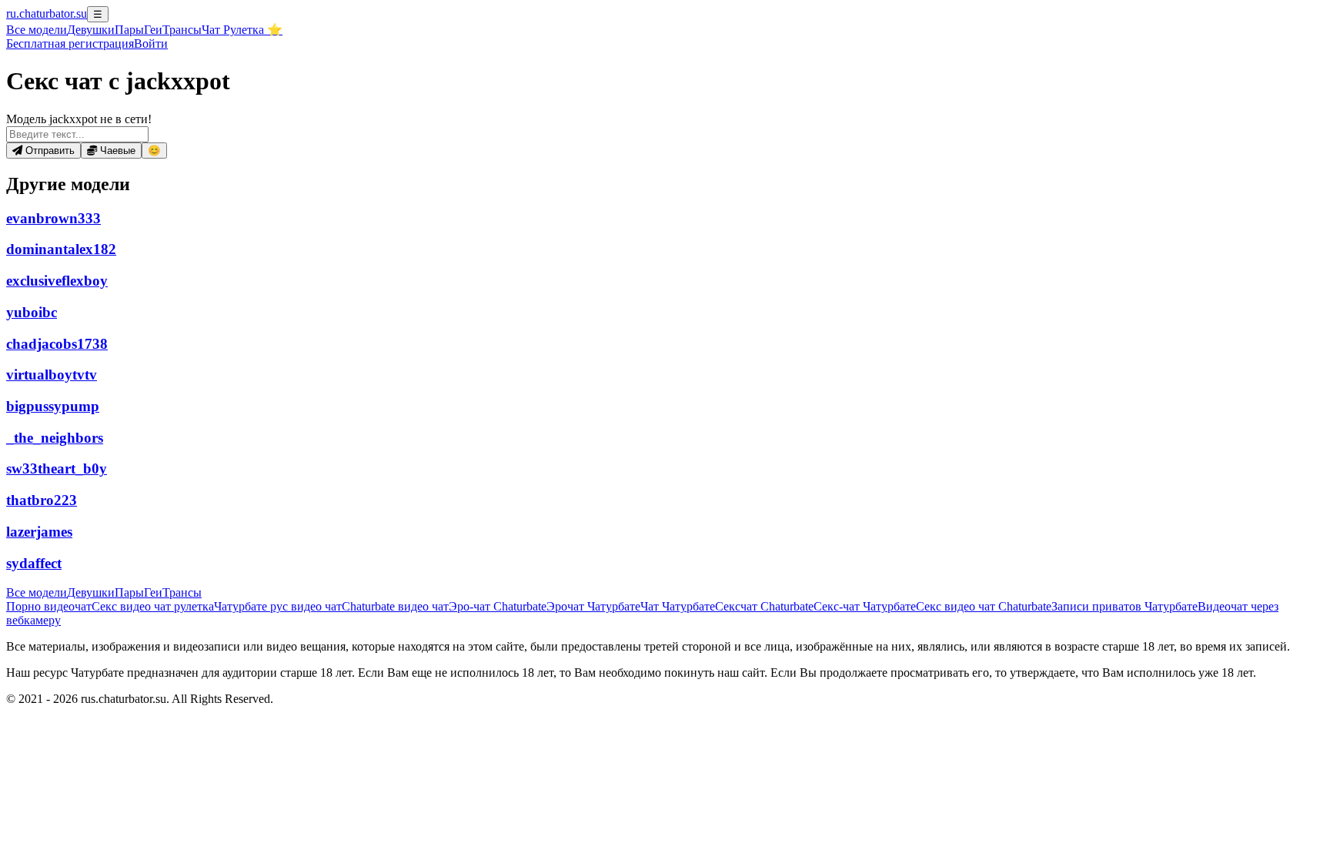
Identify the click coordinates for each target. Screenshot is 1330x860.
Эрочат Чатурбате (593, 606)
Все (36, 29)
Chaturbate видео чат (395, 606)
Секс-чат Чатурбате (865, 606)
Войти (151, 43)
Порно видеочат (49, 606)
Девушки (91, 29)
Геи (153, 29)
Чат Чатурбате (677, 606)
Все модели (36, 592)
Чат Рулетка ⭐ (242, 29)
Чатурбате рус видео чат (278, 606)
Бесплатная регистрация (70, 43)
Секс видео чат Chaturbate (983, 606)
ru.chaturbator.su (46, 13)
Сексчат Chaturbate (764, 606)
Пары (129, 29)
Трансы (182, 29)
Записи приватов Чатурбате (1124, 606)
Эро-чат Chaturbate (497, 606)
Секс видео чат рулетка (153, 606)
